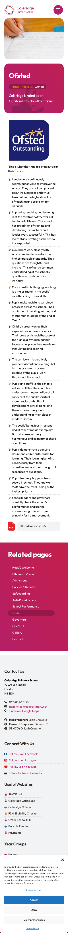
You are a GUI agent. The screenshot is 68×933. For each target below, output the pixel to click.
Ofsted (16, 613)
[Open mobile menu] (58, 9)
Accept (34, 900)
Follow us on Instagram (23, 760)
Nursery (13, 854)
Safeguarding (21, 593)
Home (15, 86)
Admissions (19, 580)
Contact (17, 639)
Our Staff (18, 626)
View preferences (34, 920)
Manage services (33, 890)
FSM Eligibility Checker (23, 813)
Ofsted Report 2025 (33, 526)
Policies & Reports (24, 587)
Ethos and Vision (23, 574)
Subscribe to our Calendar (25, 773)
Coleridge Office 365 (21, 800)
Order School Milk (19, 820)
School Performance (25, 606)
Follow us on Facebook (23, 754)
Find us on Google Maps (24, 711)
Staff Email (15, 794)
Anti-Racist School (24, 600)
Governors (19, 619)
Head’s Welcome (23, 567)
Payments (14, 832)
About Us (27, 86)
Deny (34, 910)
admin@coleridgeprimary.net (28, 706)
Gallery (17, 632)
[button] (62, 860)
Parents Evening (18, 826)
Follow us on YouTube (23, 766)
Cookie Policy (32, 928)
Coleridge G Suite (19, 807)
